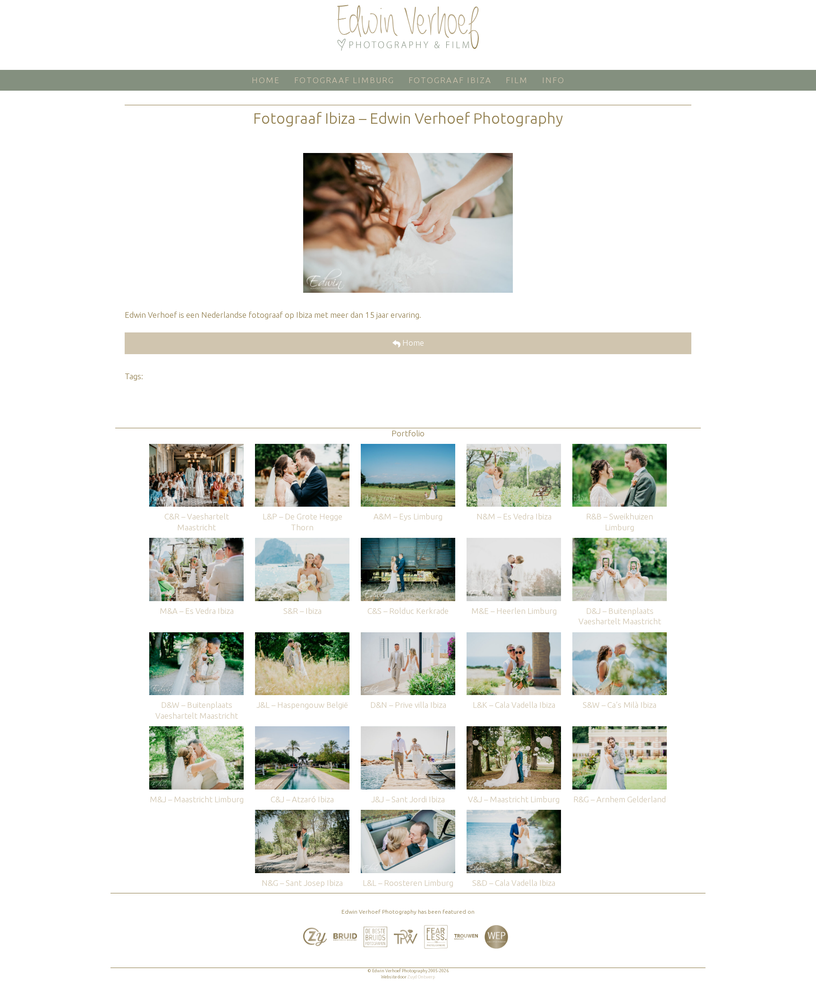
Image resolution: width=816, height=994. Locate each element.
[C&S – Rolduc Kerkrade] (408, 542)
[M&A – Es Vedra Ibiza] (196, 542)
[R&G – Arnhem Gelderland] (620, 730)
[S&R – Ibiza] (302, 542)
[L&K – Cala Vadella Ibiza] (514, 636)
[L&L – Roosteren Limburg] (408, 814)
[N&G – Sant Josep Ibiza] (302, 814)
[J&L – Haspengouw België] (302, 636)
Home (412, 342)
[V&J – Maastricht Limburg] (514, 730)
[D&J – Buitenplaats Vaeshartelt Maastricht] (620, 542)
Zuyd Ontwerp (421, 977)
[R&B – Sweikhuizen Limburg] (620, 448)
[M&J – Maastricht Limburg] (196, 730)
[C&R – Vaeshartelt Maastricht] (196, 448)
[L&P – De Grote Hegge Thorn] (302, 448)
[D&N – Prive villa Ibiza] (408, 636)
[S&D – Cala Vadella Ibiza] (514, 814)
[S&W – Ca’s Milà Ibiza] (620, 636)
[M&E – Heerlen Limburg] (514, 542)
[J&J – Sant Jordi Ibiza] (408, 730)
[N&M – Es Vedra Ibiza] (514, 448)
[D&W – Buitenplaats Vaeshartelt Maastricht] (196, 636)
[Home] (408, 28)
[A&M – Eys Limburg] (408, 448)
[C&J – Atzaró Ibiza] (302, 730)
